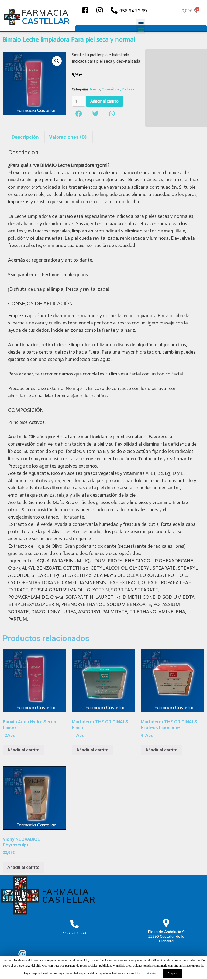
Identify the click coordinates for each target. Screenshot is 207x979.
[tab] (25, 137)
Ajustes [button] (152, 973)
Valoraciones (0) (68, 137)
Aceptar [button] (172, 973)
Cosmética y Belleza (118, 89)
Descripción (25, 137)
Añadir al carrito (104, 101)
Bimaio (94, 89)
